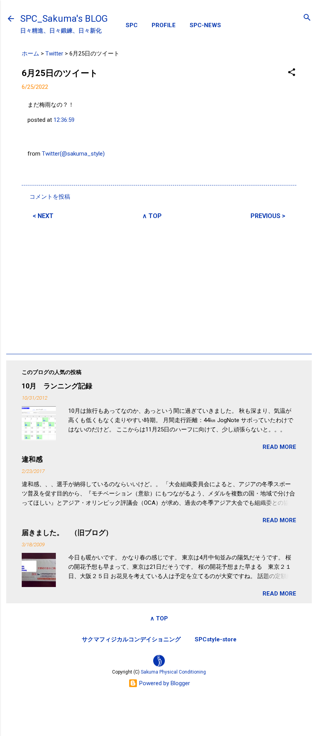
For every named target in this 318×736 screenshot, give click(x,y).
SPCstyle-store (216, 639)
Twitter (54, 53)
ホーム (30, 53)
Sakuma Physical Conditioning (173, 672)
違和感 (32, 459)
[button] (291, 73)
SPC (132, 25)
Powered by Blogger (164, 683)
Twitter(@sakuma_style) (73, 153)
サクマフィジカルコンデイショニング (131, 639)
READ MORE (279, 446)
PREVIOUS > (268, 216)
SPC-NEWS (205, 25)
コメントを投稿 (49, 196)
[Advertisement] (159, 285)
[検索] (307, 18)
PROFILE (164, 25)
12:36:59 (64, 119)
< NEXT (43, 216)
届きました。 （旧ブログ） (67, 532)
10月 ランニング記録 (57, 386)
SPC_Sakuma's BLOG (64, 18)
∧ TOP (152, 216)
